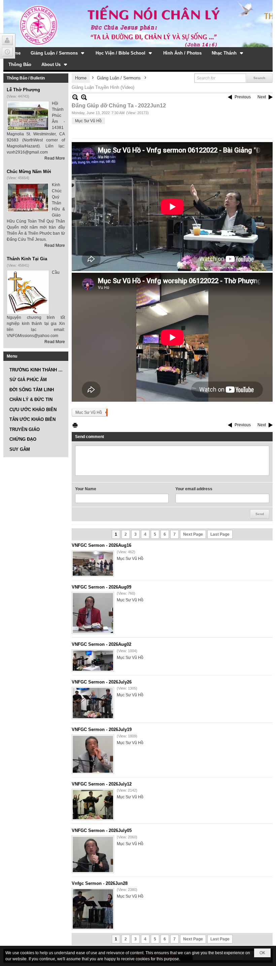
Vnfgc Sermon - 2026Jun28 (100, 883)
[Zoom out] (84, 97)
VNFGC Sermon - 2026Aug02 (101, 644)
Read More (54, 158)
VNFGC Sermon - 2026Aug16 (101, 545)
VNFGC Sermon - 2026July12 (102, 784)
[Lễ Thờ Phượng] (28, 116)
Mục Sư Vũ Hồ (88, 121)
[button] (58, 53)
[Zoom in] (75, 97)
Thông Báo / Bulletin (26, 78)
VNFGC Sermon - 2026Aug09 (101, 587)
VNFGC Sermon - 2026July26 (102, 682)
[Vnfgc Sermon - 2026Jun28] (93, 909)
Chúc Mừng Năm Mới (29, 171)
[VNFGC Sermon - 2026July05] (93, 854)
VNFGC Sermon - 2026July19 (102, 729)
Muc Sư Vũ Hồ (88, 412)
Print (75, 425)
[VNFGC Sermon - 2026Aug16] (93, 564)
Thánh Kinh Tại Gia (27, 258)
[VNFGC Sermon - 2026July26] (93, 703)
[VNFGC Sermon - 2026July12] (93, 804)
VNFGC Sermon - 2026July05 (102, 830)
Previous (243, 97)
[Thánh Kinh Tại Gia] (28, 292)
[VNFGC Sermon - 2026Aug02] (93, 661)
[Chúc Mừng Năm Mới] (28, 197)
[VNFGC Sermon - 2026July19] (93, 754)
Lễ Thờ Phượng (23, 89)
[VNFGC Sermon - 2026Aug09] (93, 613)
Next (261, 97)
